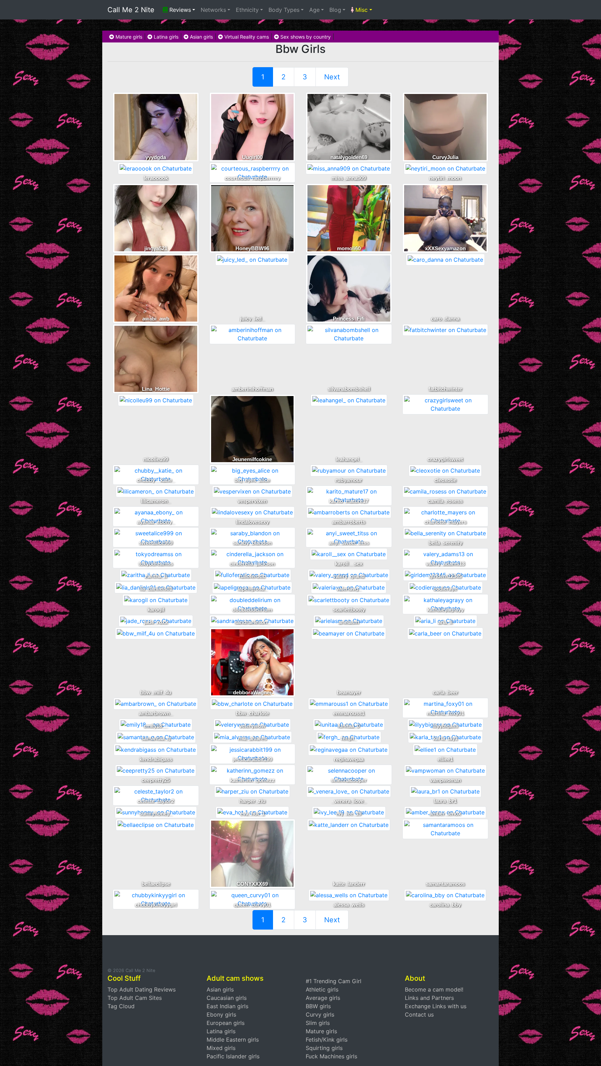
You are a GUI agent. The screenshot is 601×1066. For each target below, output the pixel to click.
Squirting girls (324, 1047)
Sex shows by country (305, 37)
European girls (226, 1022)
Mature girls (128, 37)
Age (314, 9)
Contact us (419, 1014)
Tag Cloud (121, 1006)
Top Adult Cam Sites (134, 997)
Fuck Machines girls (331, 1056)
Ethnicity (247, 9)
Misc (361, 9)
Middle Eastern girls (233, 1039)
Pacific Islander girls (233, 1056)
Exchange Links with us (435, 1006)
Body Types (284, 9)
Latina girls (165, 37)
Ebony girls (221, 1014)
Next (332, 77)
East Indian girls (227, 1006)
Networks (213, 9)
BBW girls (318, 1006)
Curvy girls (320, 1014)
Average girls (323, 997)
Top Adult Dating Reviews (141, 989)
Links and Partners (429, 997)
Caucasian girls (227, 997)
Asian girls (201, 37)
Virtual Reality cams (246, 37)
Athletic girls (322, 989)
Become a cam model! (434, 989)
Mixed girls (221, 1047)
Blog (335, 9)
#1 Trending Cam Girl (333, 981)
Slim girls (318, 1022)
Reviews (179, 9)
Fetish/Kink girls (326, 1039)
